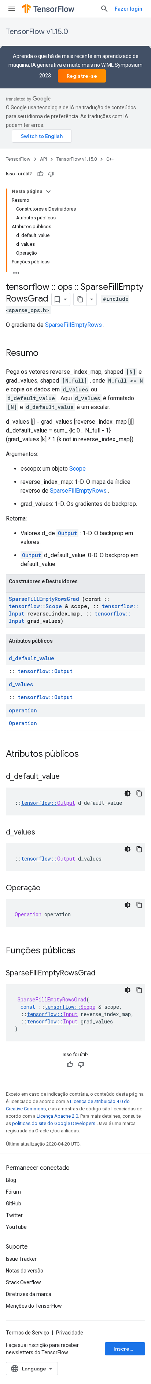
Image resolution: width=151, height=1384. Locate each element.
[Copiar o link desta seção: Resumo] (45, 353)
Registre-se (82, 76)
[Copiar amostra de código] (139, 793)
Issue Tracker (21, 1259)
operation (23, 710)
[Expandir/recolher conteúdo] (48, 191)
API (43, 159)
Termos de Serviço (27, 1333)
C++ (110, 159)
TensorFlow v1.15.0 (37, 31)
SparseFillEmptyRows (73, 324)
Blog (11, 1180)
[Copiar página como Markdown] (80, 299)
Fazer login (128, 9)
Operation (23, 723)
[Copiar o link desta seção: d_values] (42, 832)
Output (67, 533)
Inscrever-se (129, 1348)
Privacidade (69, 1333)
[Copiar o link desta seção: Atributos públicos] (88, 754)
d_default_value (31, 658)
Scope (77, 468)
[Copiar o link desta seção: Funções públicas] (85, 951)
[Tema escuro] (127, 793)
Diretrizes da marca (28, 1294)
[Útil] (40, 173)
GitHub (13, 1203)
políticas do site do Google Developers (53, 1123)
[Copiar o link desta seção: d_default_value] (67, 777)
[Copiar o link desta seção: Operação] (47, 888)
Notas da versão (24, 1271)
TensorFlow (18, 159)
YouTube (16, 1227)
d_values (21, 684)
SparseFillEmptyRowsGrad (44, 598)
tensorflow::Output (45, 671)
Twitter (14, 1215)
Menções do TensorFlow (34, 1306)
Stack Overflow (23, 1282)
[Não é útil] (51, 173)
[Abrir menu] (11, 9)
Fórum (13, 1192)
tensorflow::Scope (35, 606)
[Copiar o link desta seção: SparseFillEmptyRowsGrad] (102, 973)
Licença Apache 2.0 (57, 1116)
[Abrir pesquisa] (104, 8)
